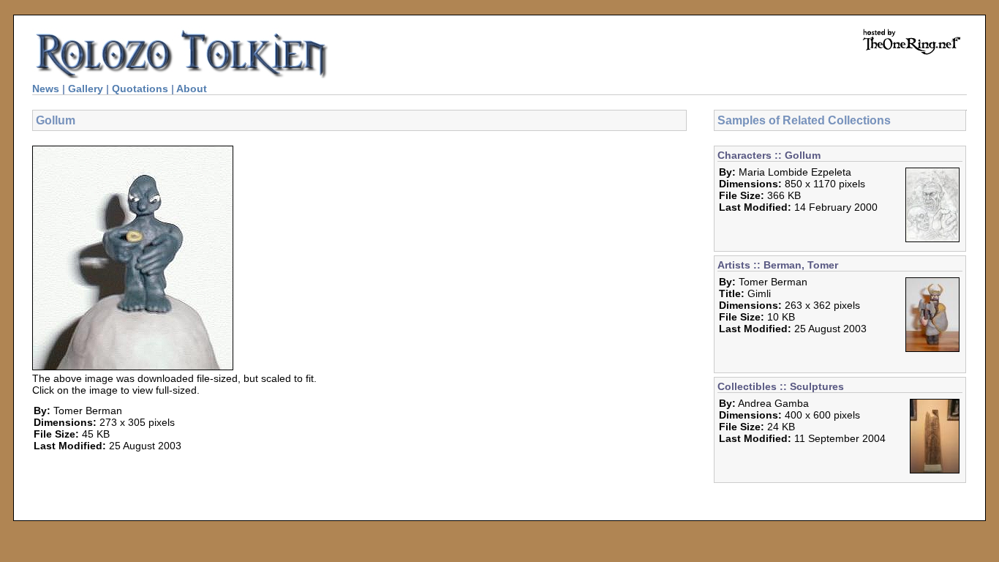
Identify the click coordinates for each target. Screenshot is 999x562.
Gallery (85, 88)
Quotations (140, 88)
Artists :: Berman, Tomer (777, 265)
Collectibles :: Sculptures (780, 386)
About (191, 88)
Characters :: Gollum (769, 155)
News (45, 88)
